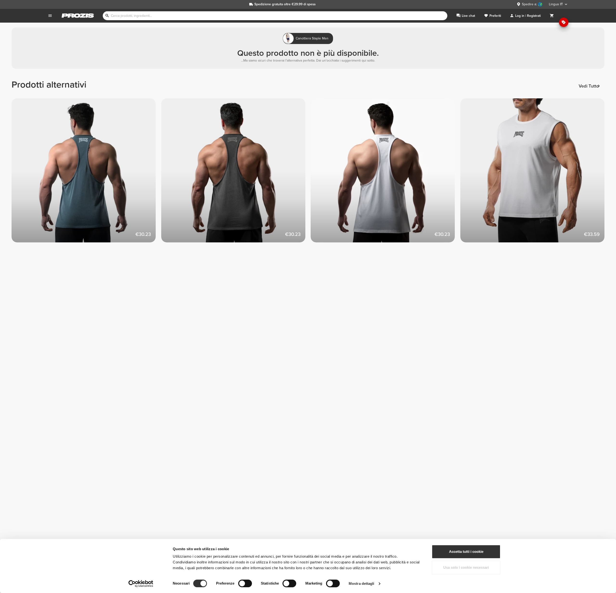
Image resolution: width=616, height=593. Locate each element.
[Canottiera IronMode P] (535, 173)
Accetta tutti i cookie (466, 551)
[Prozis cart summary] (552, 16)
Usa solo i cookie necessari (466, 567)
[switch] (245, 583)
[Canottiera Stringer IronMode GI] (86, 173)
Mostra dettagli (361, 583)
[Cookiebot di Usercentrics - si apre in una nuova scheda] (141, 583)
